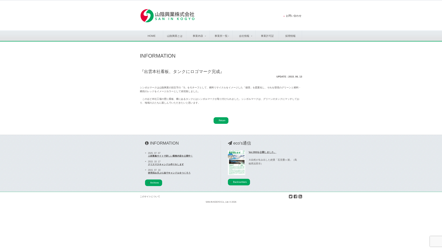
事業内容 (198, 35)
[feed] (300, 196)
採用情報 (290, 35)
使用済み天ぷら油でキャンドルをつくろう (169, 173)
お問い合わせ (293, 15)
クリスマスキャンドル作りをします (166, 164)
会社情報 (244, 35)
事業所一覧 (221, 35)
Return (222, 120)
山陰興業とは (174, 35)
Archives (154, 182)
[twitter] (290, 196)
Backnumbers (240, 182)
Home (152, 35)
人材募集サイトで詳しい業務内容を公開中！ (170, 156)
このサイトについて (150, 196)
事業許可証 (267, 35)
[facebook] (295, 196)
